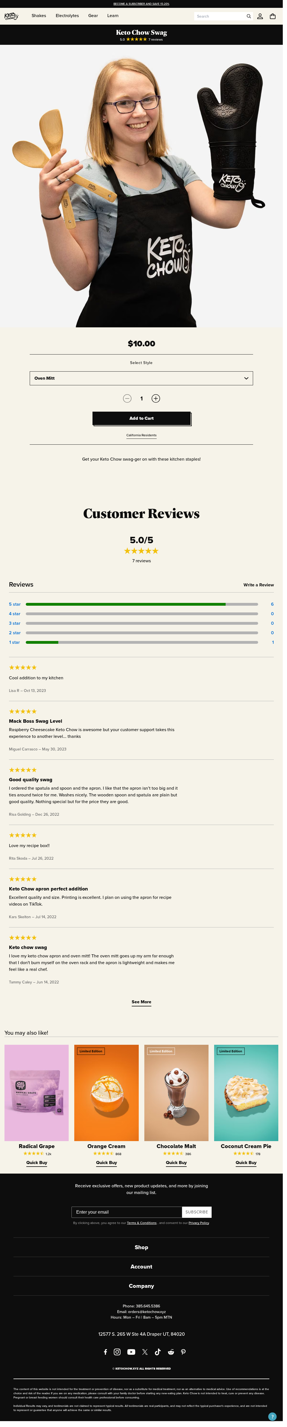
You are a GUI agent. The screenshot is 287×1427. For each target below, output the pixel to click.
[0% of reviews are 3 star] (142, 623)
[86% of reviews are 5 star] (142, 604)
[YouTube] (131, 1352)
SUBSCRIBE (197, 1212)
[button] (272, 1416)
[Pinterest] (183, 1352)
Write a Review (259, 585)
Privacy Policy (199, 1222)
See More (141, 1002)
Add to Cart (141, 418)
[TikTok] (157, 1352)
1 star (14, 642)
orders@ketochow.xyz (147, 1312)
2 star (14, 632)
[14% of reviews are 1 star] (142, 642)
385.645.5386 (148, 1306)
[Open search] (249, 16)
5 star (14, 604)
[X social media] (145, 1352)
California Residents (141, 435)
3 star (14, 623)
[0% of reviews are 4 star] (142, 613)
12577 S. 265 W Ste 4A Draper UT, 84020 (141, 1334)
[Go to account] (260, 16)
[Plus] (156, 398)
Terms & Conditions (142, 1222)
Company (141, 1286)
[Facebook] (105, 1352)
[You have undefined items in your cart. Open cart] (272, 16)
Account (141, 1266)
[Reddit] (171, 1352)
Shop (141, 1247)
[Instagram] (117, 1352)
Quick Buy (36, 1162)
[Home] (11, 16)
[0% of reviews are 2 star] (142, 632)
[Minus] (127, 398)
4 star (14, 613)
